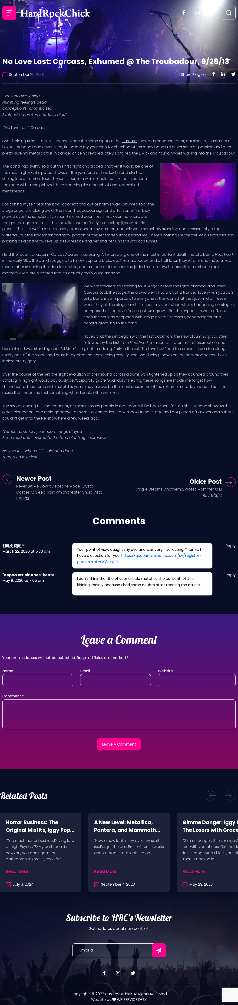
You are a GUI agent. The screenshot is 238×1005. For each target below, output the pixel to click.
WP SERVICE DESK (131, 999)
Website (165, 671)
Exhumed (130, 204)
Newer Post (34, 478)
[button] (210, 796)
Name (7, 671)
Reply (230, 545)
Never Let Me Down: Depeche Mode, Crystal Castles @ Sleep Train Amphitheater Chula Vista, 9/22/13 (59, 492)
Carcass (129, 141)
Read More (17, 871)
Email (85, 671)
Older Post (205, 481)
